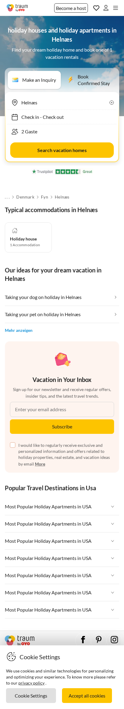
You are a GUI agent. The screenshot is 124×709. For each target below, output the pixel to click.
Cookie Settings (31, 695)
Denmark (25, 197)
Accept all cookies (87, 695)
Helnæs (62, 197)
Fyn (44, 197)
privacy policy (31, 682)
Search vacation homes (62, 150)
